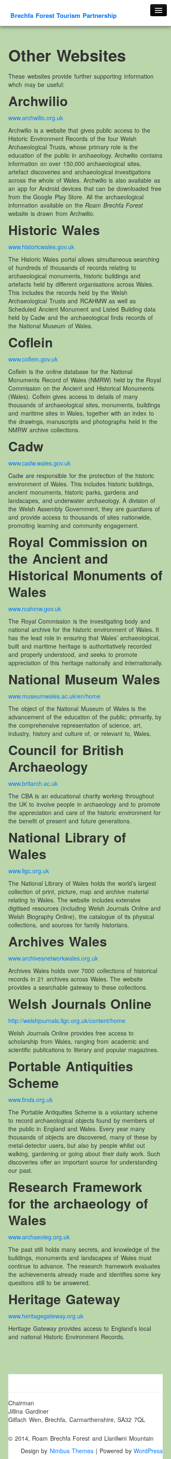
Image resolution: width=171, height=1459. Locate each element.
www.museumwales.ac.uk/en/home (54, 696)
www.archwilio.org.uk (35, 118)
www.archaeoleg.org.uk (39, 1237)
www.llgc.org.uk (28, 871)
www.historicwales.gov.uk (41, 247)
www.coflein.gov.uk (33, 359)
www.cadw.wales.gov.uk (39, 463)
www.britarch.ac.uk (33, 783)
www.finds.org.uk (30, 1099)
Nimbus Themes (72, 1451)
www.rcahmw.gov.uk (34, 608)
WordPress (148, 1451)
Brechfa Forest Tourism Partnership (63, 15)
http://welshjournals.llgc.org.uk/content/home (66, 1020)
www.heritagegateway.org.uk (45, 1316)
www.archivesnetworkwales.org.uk (53, 958)
